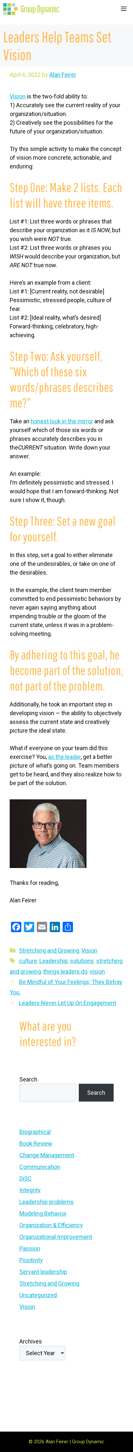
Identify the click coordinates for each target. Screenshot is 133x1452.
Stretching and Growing (49, 950)
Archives (30, 1341)
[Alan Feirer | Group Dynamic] (31, 9)
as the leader (64, 756)
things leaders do (65, 971)
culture (28, 960)
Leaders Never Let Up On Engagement (67, 1003)
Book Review (35, 1143)
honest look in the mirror (62, 421)
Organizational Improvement (55, 1236)
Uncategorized (38, 1295)
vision (97, 971)
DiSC (25, 1178)
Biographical (35, 1131)
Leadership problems (46, 1201)
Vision (18, 96)
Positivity (31, 1260)
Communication (39, 1166)
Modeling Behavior (42, 1213)
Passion (29, 1248)
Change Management (46, 1155)
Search (28, 1079)
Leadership (53, 960)
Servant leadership (43, 1271)
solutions (82, 960)
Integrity (30, 1190)
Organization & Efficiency (51, 1225)
